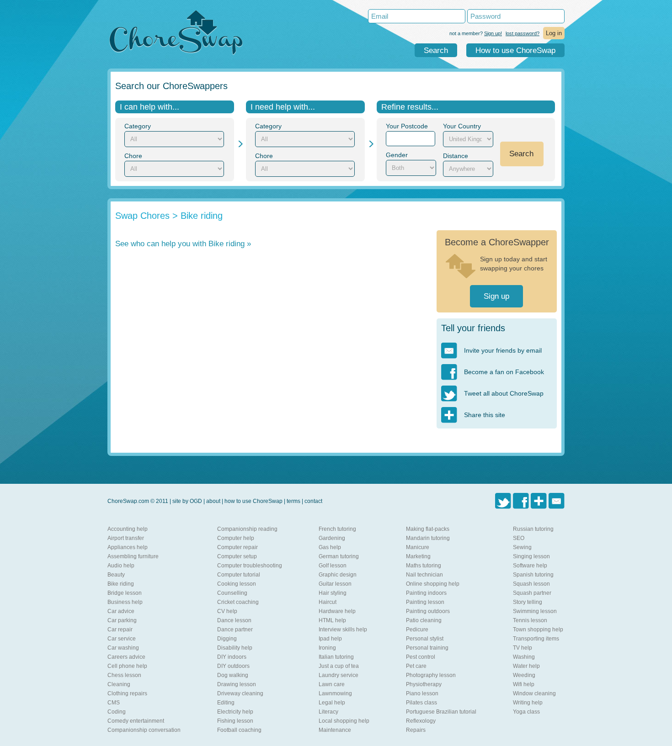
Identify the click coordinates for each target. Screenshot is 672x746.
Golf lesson (333, 565)
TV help (522, 648)
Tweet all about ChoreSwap (504, 393)
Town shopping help (538, 629)
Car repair (120, 629)
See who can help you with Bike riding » (183, 243)
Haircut (327, 602)
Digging (227, 638)
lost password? (522, 33)
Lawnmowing (335, 693)
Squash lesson (531, 584)
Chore (133, 155)
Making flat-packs (427, 529)
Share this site (484, 414)
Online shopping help (432, 584)
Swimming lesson (535, 611)
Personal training (427, 648)
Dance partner (235, 629)
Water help (526, 666)
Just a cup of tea (339, 666)
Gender (397, 155)
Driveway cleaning (240, 693)
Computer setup (237, 556)
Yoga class (526, 712)
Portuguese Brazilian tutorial (441, 712)
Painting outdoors (428, 611)
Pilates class (421, 702)
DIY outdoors (233, 666)
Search (436, 50)
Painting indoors (426, 593)
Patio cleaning (424, 620)
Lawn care (332, 684)
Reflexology (421, 721)
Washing (524, 657)
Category (137, 126)
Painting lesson (425, 602)
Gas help (330, 547)
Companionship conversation (144, 730)
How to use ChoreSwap (515, 50)
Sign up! (493, 33)
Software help (530, 565)
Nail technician (424, 574)
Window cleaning (534, 693)
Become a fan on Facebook (504, 372)
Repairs (416, 730)
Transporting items (536, 638)
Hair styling (333, 593)
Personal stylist (424, 638)
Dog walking (232, 675)
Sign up (496, 296)
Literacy (328, 712)
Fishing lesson (235, 721)
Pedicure (417, 629)
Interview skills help (343, 629)
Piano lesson (422, 693)
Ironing (327, 648)
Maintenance (335, 730)
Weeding (524, 675)
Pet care (416, 666)
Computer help (235, 538)
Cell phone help (127, 666)
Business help (125, 602)
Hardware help (337, 611)
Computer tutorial (238, 574)
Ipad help (330, 638)
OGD (196, 501)
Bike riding (120, 584)
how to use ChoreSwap (253, 501)
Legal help (332, 702)
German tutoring (339, 556)
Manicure (417, 547)
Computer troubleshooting (249, 565)
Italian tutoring (336, 657)
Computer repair (237, 547)
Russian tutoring (533, 529)
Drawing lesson (236, 684)
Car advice (120, 611)
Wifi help (523, 684)
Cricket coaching (238, 602)
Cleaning (118, 684)
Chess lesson (124, 675)
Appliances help (127, 547)
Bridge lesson (124, 593)
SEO (518, 538)
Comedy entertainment (135, 721)
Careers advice (126, 657)
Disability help (234, 648)
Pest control (420, 657)
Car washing (123, 648)
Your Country (462, 126)
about (213, 501)
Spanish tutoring (533, 574)
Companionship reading (247, 529)
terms (293, 501)
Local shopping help (344, 721)
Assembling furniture (133, 556)
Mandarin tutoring (428, 538)
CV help (227, 611)
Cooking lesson (236, 584)
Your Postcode (407, 126)
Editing (226, 702)
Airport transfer (125, 538)
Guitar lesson (335, 584)
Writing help (528, 702)
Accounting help (127, 529)
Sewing (522, 547)
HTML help (332, 620)
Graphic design (338, 574)
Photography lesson (431, 675)
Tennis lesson (530, 620)
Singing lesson (531, 556)
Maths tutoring (423, 565)
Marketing (418, 556)
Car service (121, 638)
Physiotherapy (424, 684)
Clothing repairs (127, 693)
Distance (455, 155)
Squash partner (532, 593)
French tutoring (337, 529)
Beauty (116, 574)
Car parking (122, 620)
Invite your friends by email (503, 350)
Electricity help (235, 712)
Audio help (120, 565)
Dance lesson (234, 620)
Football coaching (239, 730)
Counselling (232, 593)
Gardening (332, 538)
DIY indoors (231, 657)
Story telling (527, 602)
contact (313, 501)
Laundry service (338, 675)
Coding (116, 712)
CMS (113, 702)
